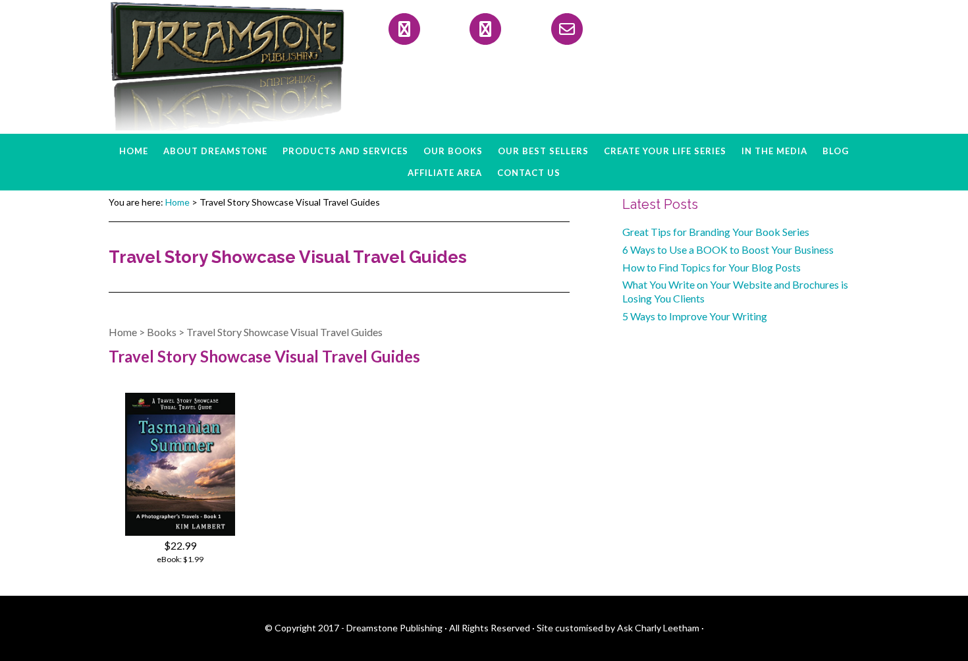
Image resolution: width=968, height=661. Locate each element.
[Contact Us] (567, 29)
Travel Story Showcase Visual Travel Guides (284, 332)
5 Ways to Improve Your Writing (694, 316)
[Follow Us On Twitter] (485, 29)
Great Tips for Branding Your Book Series (715, 231)
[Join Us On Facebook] (404, 29)
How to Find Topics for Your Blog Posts (711, 267)
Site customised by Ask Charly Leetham (618, 627)
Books (161, 332)
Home (123, 332)
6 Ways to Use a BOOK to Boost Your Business (728, 249)
